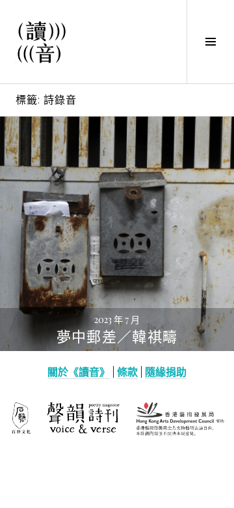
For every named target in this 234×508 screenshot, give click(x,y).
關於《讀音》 (78, 371)
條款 (127, 371)
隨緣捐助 (166, 371)
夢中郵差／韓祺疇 (117, 337)
